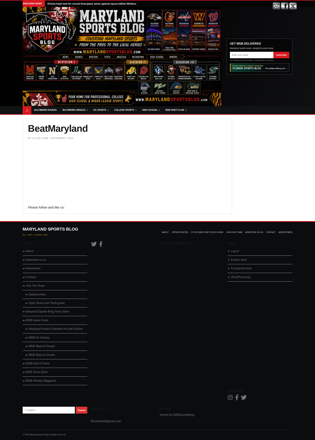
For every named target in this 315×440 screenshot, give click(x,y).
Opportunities (180, 232)
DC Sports (100, 110)
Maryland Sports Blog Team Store (47, 311)
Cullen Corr (40, 138)
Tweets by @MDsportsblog (176, 414)
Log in (235, 251)
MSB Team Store (37, 372)
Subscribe (281, 55)
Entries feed (238, 259)
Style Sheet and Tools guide (207, 232)
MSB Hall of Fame (38, 363)
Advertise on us (254, 232)
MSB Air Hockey (39, 337)
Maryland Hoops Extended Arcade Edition (56, 328)
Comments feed (241, 268)
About (165, 232)
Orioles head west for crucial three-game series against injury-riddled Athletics (91, 3)
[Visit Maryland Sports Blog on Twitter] (94, 245)
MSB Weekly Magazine (41, 380)
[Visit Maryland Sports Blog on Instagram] (230, 398)
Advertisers (285, 232)
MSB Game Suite (37, 320)
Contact (271, 232)
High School (150, 110)
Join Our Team (234, 232)
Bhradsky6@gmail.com (106, 421)
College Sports (124, 110)
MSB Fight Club (175, 110)
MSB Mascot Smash (42, 346)
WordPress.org (240, 277)
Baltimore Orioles (74, 110)
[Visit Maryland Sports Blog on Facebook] (101, 245)
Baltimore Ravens (45, 110)
